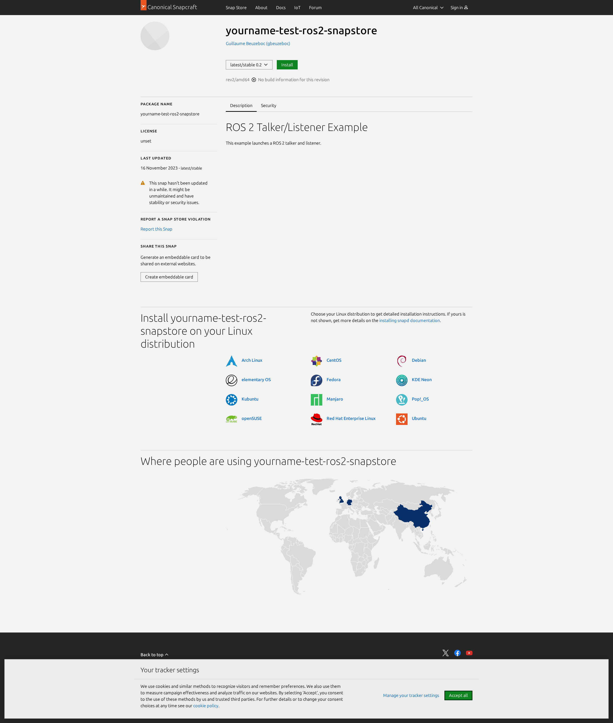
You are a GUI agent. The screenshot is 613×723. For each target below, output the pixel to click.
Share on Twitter (446, 653)
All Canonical (425, 7)
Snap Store (236, 7)
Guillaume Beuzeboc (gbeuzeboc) (258, 43)
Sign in (457, 7)
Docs (281, 7)
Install (287, 64)
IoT (297, 7)
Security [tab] (268, 105)
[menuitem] (236, 7)
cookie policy (205, 705)
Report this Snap (156, 228)
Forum (315, 7)
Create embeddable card (169, 276)
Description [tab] (241, 105)
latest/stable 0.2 (247, 64)
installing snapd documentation (409, 320)
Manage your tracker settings (411, 695)
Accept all (458, 695)
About (261, 7)
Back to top (153, 654)
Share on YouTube (469, 653)
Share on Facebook (457, 653)
